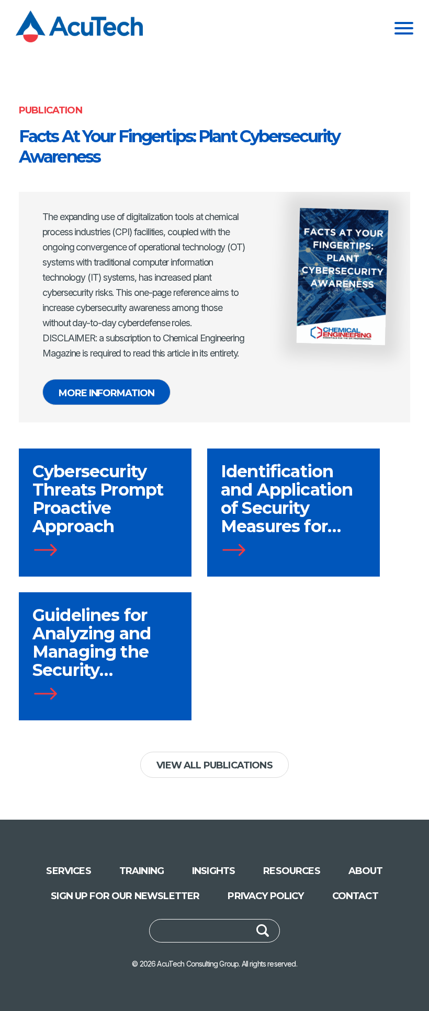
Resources (291, 871)
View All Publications (214, 765)
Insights (213, 871)
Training (141, 871)
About (365, 871)
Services (68, 871)
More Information (106, 393)
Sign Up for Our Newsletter (125, 896)
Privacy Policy (265, 896)
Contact (355, 896)
